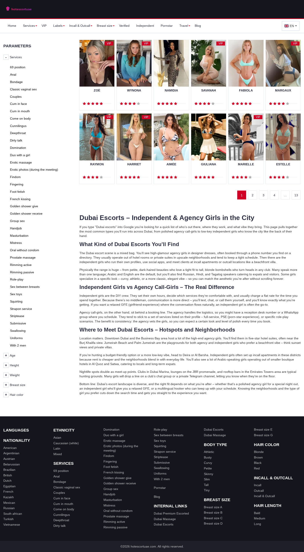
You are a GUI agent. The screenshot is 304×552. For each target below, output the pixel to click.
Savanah (208, 90)
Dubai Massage (165, 519)
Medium (259, 518)
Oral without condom (118, 511)
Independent (145, 25)
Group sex (110, 489)
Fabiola (246, 90)
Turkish (8, 519)
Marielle (246, 164)
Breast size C (213, 518)
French (8, 491)
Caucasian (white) (66, 443)
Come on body (63, 509)
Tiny (207, 490)
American (10, 448)
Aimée (171, 164)
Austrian (9, 459)
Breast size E (263, 429)
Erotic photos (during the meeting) (120, 448)
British (7, 475)
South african (12, 513)
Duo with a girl (113, 435)
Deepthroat (61, 520)
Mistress (109, 505)
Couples (59, 492)
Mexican (9, 502)
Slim (207, 479)
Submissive (162, 462)
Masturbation (112, 500)
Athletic (209, 452)
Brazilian (9, 469)
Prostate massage (116, 516)
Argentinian (11, 453)
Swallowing (161, 468)
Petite (208, 468)
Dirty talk (59, 525)
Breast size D (213, 523)
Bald (257, 513)
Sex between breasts (168, 435)
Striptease (161, 457)
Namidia (171, 90)
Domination (111, 429)
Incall (257, 485)
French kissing (113, 472)
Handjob (109, 494)
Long (257, 524)
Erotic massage (114, 440)
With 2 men (162, 479)
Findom (108, 456)
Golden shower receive (119, 483)
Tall (206, 485)
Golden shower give (117, 478)
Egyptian (9, 486)
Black (257, 463)
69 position (61, 471)
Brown (258, 457)
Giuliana (208, 164)
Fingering (110, 461)
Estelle (283, 164)
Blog (198, 25)
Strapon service (165, 451)
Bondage (59, 482)
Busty (208, 457)
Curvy (208, 463)
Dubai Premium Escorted (171, 513)
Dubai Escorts (163, 524)
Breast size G (263, 435)
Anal (56, 476)
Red (257, 468)
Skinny (208, 474)
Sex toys (160, 440)
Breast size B (213, 512)
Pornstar (167, 25)
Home (12, 25)
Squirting (160, 446)
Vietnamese (11, 524)
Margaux (283, 90)
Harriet (134, 164)
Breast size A (213, 507)
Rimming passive (115, 527)
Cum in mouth (63, 504)
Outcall (259, 490)
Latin (56, 448)
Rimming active (114, 521)
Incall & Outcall (264, 496)
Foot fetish (110, 467)
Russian (9, 508)
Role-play (160, 429)
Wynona (134, 90)
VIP (44, 25)
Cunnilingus (61, 515)
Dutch (7, 480)
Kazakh (8, 497)
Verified (124, 25)
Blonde (259, 452)
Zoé (97, 90)
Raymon (97, 164)
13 (296, 195)
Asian (57, 437)
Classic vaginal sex (66, 487)
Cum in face (61, 498)
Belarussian (11, 464)
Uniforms (160, 473)
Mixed (57, 454)
